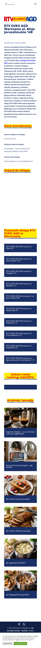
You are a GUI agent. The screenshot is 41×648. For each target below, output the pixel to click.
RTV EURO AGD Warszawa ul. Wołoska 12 (19, 284)
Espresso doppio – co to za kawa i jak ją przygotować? (20, 432)
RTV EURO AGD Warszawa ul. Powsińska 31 (19, 346)
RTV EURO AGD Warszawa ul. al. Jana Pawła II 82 (20, 297)
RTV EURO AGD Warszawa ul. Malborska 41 (19, 309)
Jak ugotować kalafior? (16, 562)
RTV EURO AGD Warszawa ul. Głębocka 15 (19, 322)
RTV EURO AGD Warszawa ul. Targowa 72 (19, 272)
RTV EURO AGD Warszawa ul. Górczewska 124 (19, 260)
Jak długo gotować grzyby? (17, 594)
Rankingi (24, 631)
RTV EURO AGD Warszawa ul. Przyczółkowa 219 (19, 334)
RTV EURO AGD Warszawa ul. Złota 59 (19, 247)
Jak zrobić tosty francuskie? (18, 499)
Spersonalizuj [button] (8, 643)
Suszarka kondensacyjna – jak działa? (19, 466)
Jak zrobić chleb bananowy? (18, 531)
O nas (31, 631)
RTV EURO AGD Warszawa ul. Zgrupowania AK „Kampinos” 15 (20, 359)
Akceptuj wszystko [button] (20, 643)
